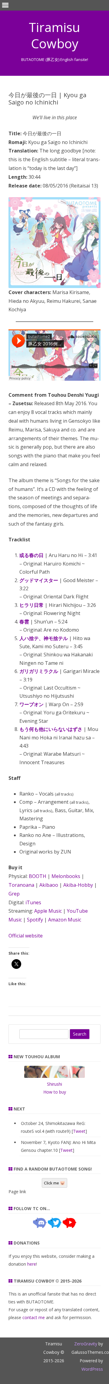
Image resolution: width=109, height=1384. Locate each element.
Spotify (35, 919)
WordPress (92, 1369)
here (31, 1264)
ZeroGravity (85, 1344)
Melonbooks (65, 876)
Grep (14, 893)
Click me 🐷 (54, 1183)
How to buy (54, 1092)
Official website (25, 935)
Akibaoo (48, 885)
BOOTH (37, 876)
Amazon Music (64, 919)
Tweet (79, 1131)
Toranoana (21, 885)
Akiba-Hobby (78, 885)
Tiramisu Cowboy (54, 35)
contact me (33, 1317)
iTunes (33, 902)
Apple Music (48, 911)
